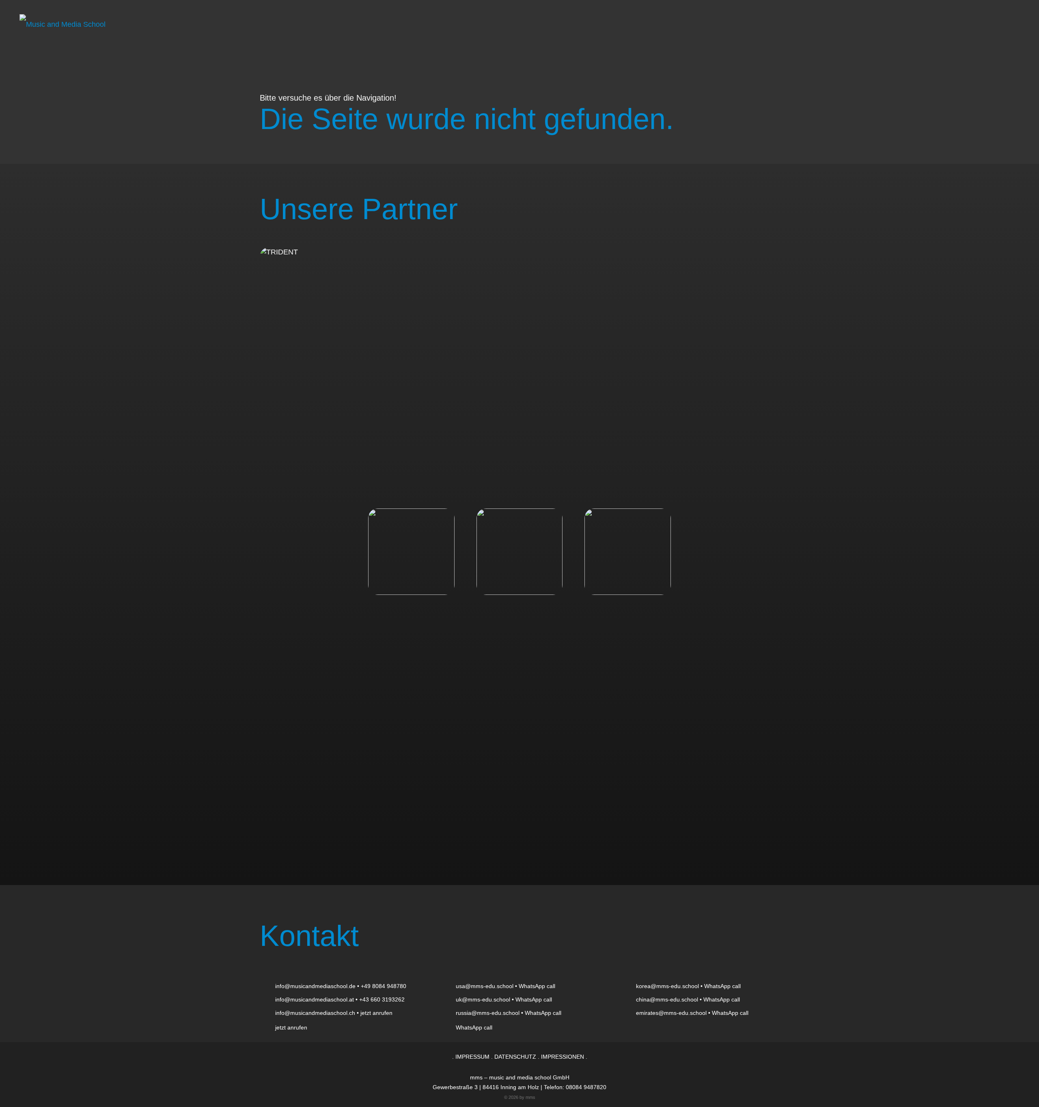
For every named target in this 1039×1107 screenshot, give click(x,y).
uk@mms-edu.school (483, 999)
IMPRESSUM (472, 1056)
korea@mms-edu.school (667, 986)
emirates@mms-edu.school (671, 1013)
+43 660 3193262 (382, 999)
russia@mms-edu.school (488, 1013)
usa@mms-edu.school (484, 986)
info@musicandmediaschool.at (314, 999)
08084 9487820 (586, 1087)
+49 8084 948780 (383, 986)
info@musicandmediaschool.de (315, 986)
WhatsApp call (537, 986)
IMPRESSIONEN (562, 1056)
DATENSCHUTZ (515, 1056)
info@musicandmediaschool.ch (315, 1013)
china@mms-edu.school (667, 999)
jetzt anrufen (376, 1013)
